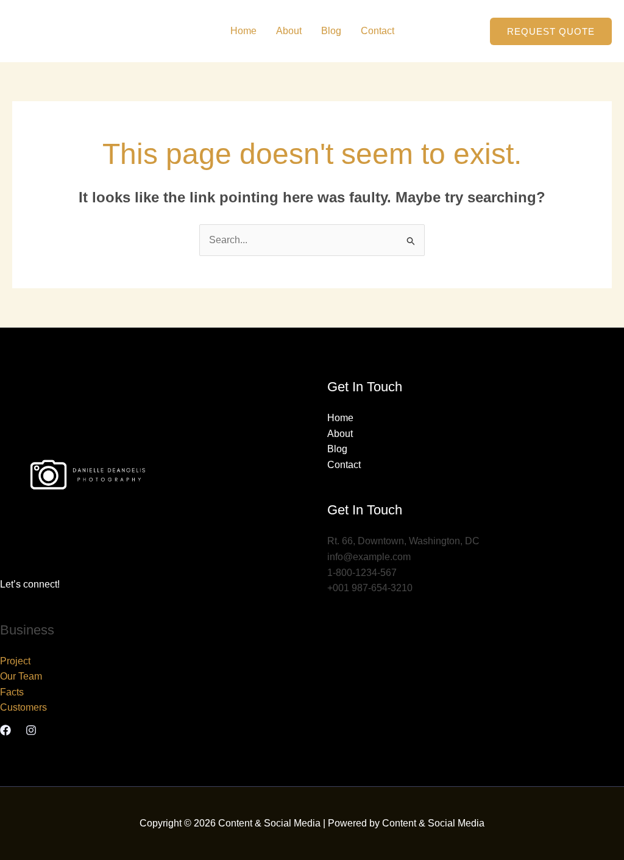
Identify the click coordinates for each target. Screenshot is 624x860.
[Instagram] (31, 730)
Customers (23, 707)
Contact (377, 31)
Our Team (21, 676)
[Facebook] (5, 730)
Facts (12, 692)
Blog (331, 31)
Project (15, 661)
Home (243, 31)
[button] (551, 31)
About (289, 31)
